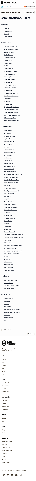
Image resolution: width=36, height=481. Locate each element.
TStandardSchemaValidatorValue (13, 237)
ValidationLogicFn (9, 264)
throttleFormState (9, 288)
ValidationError (8, 262)
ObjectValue (7, 229)
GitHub (4, 403)
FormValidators (8, 104)
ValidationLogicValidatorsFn (12, 120)
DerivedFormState (9, 201)
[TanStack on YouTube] (16, 475)
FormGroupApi (8, 36)
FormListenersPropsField (11, 93)
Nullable (6, 223)
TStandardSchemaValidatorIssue (13, 234)
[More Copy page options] (33, 12)
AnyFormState (8, 158)
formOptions (7, 306)
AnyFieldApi (7, 139)
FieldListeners (8, 63)
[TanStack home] (9, 343)
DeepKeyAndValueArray (11, 177)
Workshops (5, 391)
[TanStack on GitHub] (12, 475)
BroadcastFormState (10, 171)
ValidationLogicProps (10, 118)
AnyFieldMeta (8, 144)
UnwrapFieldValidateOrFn (11, 248)
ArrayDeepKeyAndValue (11, 49)
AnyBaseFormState (9, 136)
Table (3, 371)
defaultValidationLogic (10, 280)
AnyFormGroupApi (9, 149)
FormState (7, 101)
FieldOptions (7, 66)
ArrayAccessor (8, 160)
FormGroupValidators (10, 87)
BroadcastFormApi (9, 166)
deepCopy (7, 301)
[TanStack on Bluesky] (8, 475)
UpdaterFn (7, 259)
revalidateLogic (8, 317)
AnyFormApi (7, 147)
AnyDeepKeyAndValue (10, 46)
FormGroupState (8, 82)
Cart (3, 432)
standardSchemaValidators (12, 285)
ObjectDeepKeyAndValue (11, 107)
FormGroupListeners (10, 74)
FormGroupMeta (8, 76)
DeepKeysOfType (9, 193)
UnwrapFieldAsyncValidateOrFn (13, 245)
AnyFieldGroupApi (9, 141)
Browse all (5, 359)
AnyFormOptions (9, 155)
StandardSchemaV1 (9, 232)
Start (3, 368)
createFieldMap (8, 298)
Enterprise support (7, 450)
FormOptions (7, 98)
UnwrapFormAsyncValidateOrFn (13, 251)
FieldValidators (8, 68)
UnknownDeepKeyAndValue (12, 115)
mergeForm (7, 315)
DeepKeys (7, 185)
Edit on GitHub (7, 330)
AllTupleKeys (8, 133)
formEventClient (8, 283)
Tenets (4, 459)
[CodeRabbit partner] (29, 7)
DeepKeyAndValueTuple (11, 182)
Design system (6, 462)
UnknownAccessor (9, 242)
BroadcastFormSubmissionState (13, 174)
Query (4, 362)
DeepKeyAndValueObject (11, 180)
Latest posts (5, 383)
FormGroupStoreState (10, 85)
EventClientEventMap (10, 204)
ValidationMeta (8, 267)
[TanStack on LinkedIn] (20, 475)
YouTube (4, 388)
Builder (4, 418)
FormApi (6, 34)
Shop (3, 430)
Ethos (3, 456)
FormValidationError (9, 218)
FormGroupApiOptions (10, 71)
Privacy (18, 470)
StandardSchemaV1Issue (11, 109)
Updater (6, 256)
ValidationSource (9, 270)
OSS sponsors (6, 447)
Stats (3, 421)
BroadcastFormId (9, 169)
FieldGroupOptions (9, 57)
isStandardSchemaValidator (12, 312)
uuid (5, 320)
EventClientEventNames (11, 207)
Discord (4, 400)
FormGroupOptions (9, 79)
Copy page (29, 12)
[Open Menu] (33, 2)
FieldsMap (7, 212)
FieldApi (6, 28)
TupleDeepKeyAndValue (11, 112)
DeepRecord (7, 196)
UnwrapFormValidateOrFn (11, 253)
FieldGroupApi (8, 31)
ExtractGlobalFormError (10, 210)
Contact (4, 453)
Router (4, 365)
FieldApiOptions (8, 55)
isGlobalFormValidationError (12, 309)
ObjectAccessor (8, 226)
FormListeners (8, 90)
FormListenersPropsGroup (11, 96)
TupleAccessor (8, 240)
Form (3, 374)
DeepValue (7, 199)
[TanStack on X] (4, 475)
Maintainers (5, 406)
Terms (24, 470)
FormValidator (8, 221)
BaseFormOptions (9, 52)
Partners (4, 444)
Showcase (5, 409)
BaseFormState (8, 163)
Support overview (7, 441)
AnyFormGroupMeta (9, 152)
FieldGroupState (8, 60)
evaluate (6, 304)
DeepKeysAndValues (10, 188)
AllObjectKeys (8, 130)
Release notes (6, 385)
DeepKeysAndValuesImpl (11, 191)
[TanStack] (9, 2)
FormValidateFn (8, 215)
